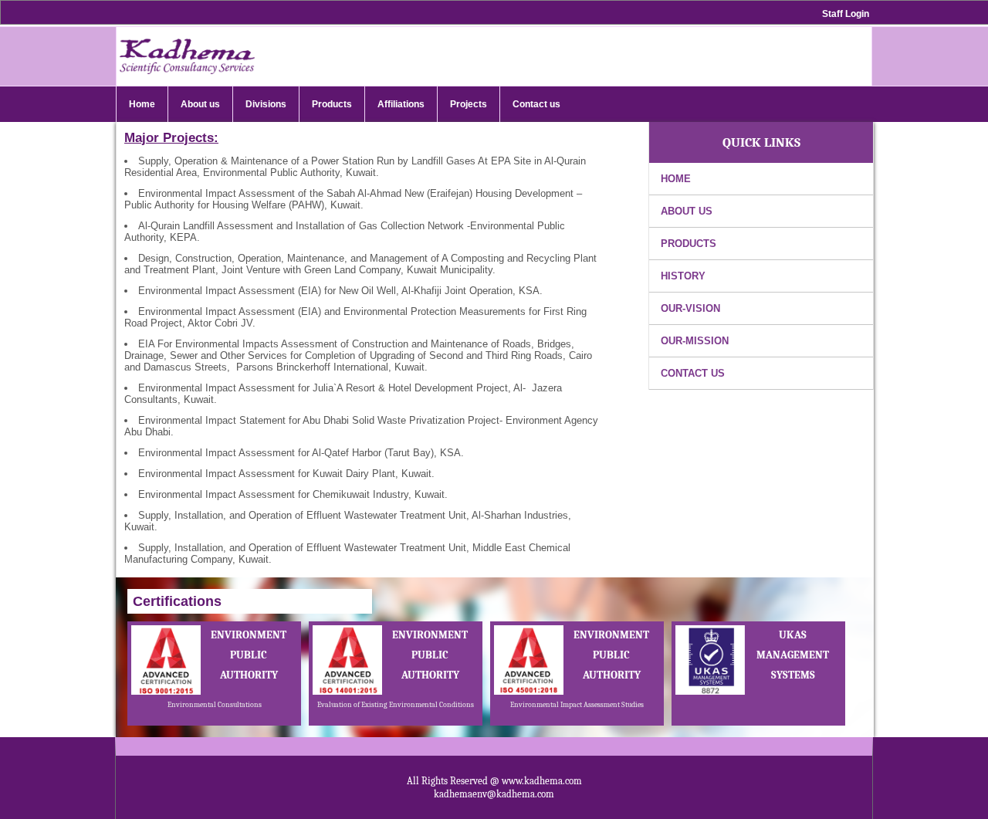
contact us (693, 373)
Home (676, 178)
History (683, 276)
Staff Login (845, 13)
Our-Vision (690, 308)
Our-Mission (695, 341)
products (688, 243)
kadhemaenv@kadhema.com (494, 794)
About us (686, 211)
